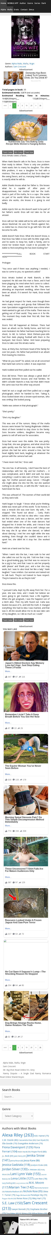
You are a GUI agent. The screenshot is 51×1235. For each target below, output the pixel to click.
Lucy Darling (8, 1183)
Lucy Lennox (22, 1183)
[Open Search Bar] (49, 9)
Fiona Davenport (17, 1147)
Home (3, 3)
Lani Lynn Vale (25, 1174)
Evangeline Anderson (30, 1143)
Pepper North (9, 1198)
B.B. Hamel (41, 1135)
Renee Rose (24, 1198)
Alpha (3, 9)
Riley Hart (39, 1198)
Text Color (7, 152)
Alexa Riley (18, 1135)
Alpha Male (17, 63)
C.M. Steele (10, 1139)
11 (26, 106)
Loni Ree (40, 1178)
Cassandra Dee (27, 1140)
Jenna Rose (16, 1160)
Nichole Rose (32, 1191)
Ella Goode (9, 1143)
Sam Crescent (19, 66)
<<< (5, 106)
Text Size (29, 152)
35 (40, 106)
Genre (30, 3)
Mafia (9, 9)
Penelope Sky (39, 1195)
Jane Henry (20, 1156)
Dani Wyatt (43, 1140)
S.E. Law (12, 1203)
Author (23, 3)
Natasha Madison (14, 1191)
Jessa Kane (32, 1160)
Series (37, 3)
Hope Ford (39, 1151)
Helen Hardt (24, 1152)
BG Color (18, 152)
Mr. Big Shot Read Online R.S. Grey (19, 1069)
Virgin (31, 63)
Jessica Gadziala (16, 1165)
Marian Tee (21, 1187)
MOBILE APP (13, 3)
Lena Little (22, 1178)
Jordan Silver (15, 1169)
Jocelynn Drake (39, 1165)
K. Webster (34, 1169)
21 (31, 106)
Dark (44, 3)
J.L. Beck (7, 1156)
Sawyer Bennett (20, 1209)
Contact (24, 9)
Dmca (31, 9)
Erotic (16, 9)
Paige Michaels (23, 1195)
